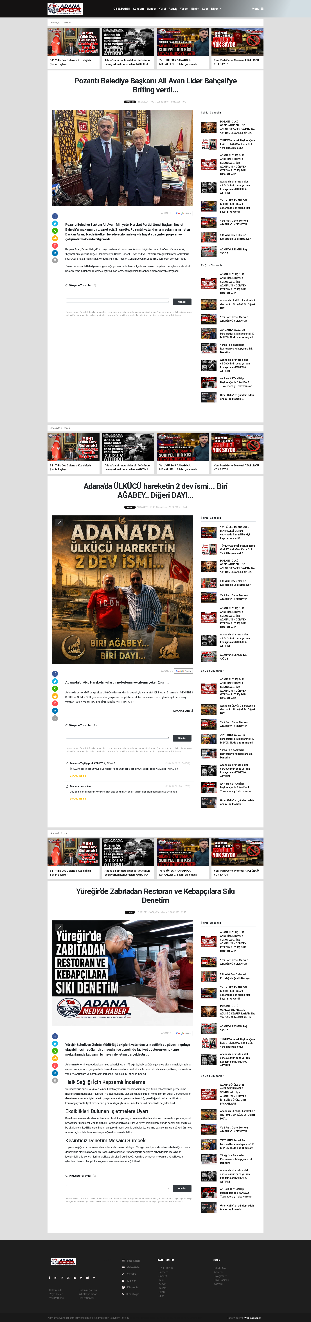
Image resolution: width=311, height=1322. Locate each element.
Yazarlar (131, 1274)
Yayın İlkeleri (56, 1294)
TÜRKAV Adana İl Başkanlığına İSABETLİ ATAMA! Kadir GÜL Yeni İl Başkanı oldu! (237, 144)
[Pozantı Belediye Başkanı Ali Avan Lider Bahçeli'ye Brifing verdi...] (122, 158)
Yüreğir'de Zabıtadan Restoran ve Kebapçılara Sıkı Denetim (236, 348)
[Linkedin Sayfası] (76, 1277)
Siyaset (151, 8)
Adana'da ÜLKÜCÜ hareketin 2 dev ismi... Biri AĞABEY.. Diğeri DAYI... (237, 304)
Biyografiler (220, 1276)
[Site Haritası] (89, 1277)
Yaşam (184, 8)
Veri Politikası (56, 1298)
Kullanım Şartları (88, 1290)
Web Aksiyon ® (252, 1318)
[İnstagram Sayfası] (63, 1277)
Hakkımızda (55, 1290)
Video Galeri (133, 1267)
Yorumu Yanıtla (78, 775)
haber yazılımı (137, 1317)
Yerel (162, 8)
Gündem (138, 8)
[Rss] (82, 1277)
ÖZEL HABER (121, 8)
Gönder (182, 302)
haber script (195, 1317)
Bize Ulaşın (132, 1294)
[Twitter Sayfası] (57, 1277)
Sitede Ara (220, 1268)
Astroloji (218, 1284)
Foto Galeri (133, 1260)
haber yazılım (181, 1317)
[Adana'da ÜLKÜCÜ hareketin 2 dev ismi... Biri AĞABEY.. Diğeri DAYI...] (122, 589)
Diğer (215, 8)
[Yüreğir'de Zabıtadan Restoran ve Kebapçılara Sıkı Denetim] (122, 973)
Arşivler (131, 1280)
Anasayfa (55, 22)
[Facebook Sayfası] (51, 1277)
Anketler (218, 1272)
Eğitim (195, 8)
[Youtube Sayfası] (69, 1277)
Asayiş (173, 8)
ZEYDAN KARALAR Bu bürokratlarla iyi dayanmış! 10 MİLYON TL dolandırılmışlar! (237, 333)
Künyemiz (132, 1287)
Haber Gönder (86, 1298)
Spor (205, 8)
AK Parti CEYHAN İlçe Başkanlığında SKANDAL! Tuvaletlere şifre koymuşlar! (236, 382)
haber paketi (152, 1317)
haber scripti (166, 1317)
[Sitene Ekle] (95, 1277)
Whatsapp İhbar (87, 1294)
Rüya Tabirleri (221, 1280)
